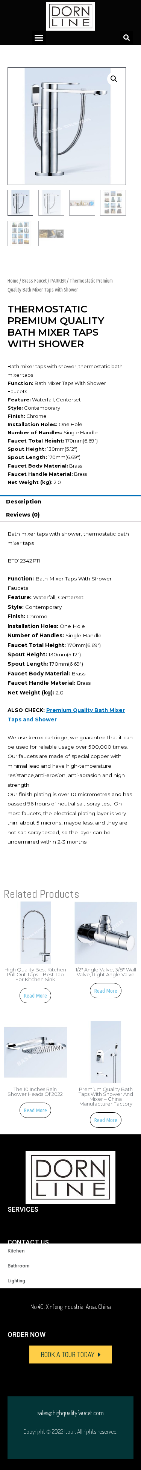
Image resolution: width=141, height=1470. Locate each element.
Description (23, 502)
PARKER (58, 281)
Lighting (16, 1280)
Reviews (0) (22, 515)
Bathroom (18, 1266)
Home (13, 281)
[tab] (70, 502)
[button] (39, 38)
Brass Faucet (34, 281)
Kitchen (16, 1251)
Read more (35, 995)
